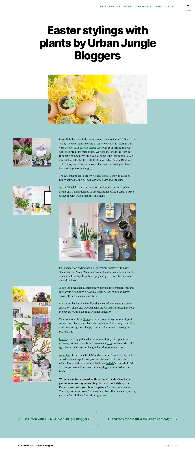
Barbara (106, 176)
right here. (101, 395)
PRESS (158, 6)
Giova (86, 319)
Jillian (62, 187)
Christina (109, 307)
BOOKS (127, 6)
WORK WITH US (143, 6)
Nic (94, 176)
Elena (62, 303)
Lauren (76, 191)
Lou (109, 343)
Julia (132, 323)
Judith (62, 288)
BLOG (103, 6)
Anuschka (64, 355)
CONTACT (170, 6)
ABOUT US (114, 6)
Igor (121, 272)
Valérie (110, 363)
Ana (74, 292)
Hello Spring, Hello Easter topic (84, 147)
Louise (63, 339)
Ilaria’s (63, 268)
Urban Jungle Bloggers (40, 445)
